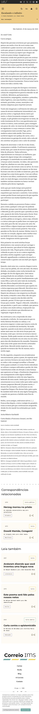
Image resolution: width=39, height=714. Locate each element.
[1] (16, 52)
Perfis (19, 670)
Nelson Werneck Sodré (13, 600)
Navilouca (8, 537)
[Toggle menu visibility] (2, 8)
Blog (19, 674)
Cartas (19, 666)
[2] (10, 211)
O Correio (19, 677)
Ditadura (8, 515)
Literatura (8, 574)
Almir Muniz (24, 534)
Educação (8, 635)
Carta (32, 526)
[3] (30, 250)
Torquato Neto (10, 534)
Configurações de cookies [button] (11, 710)
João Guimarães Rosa (28, 569)
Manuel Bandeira (11, 569)
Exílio (7, 606)
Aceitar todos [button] (26, 710)
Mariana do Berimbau (13, 628)
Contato (19, 681)
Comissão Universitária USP (15, 510)
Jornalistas (8, 512)
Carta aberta (30, 619)
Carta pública (29, 502)
